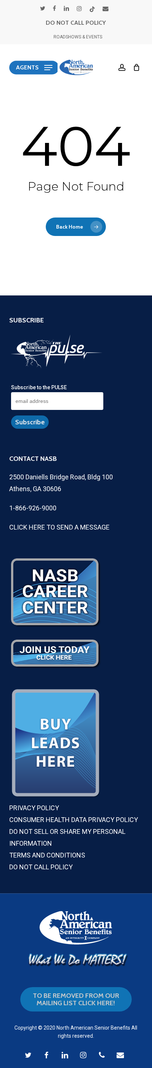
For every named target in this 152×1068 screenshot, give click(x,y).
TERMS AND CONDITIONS (47, 855)
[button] (34, 67)
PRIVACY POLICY (34, 808)
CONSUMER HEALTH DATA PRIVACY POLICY (73, 820)
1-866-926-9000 (32, 508)
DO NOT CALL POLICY (76, 22)
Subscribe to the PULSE (39, 387)
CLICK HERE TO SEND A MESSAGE (59, 527)
